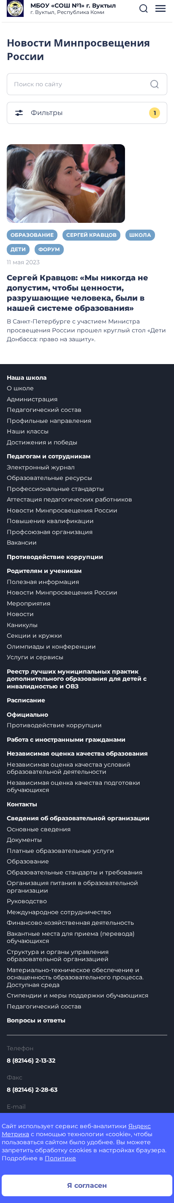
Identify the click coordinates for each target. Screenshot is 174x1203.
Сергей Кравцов (91, 235)
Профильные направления (49, 421)
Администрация (32, 399)
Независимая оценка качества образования (77, 753)
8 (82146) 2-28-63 (32, 1089)
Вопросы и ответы (36, 1020)
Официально (27, 714)
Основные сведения (39, 829)
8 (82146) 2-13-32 (31, 1060)
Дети (18, 249)
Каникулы (22, 625)
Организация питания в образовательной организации (72, 886)
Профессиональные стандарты (55, 489)
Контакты (22, 804)
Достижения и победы (42, 442)
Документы (24, 840)
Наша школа (26, 377)
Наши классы (28, 431)
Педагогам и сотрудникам (48, 456)
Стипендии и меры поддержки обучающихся (77, 995)
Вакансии (22, 542)
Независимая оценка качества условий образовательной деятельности (68, 768)
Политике (60, 1158)
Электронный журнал (41, 467)
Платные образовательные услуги (60, 851)
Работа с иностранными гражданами (66, 739)
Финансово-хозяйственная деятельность (70, 922)
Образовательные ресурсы (49, 478)
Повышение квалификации (50, 521)
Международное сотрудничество (59, 912)
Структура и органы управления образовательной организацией (58, 955)
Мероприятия (28, 603)
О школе (20, 388)
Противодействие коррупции (55, 557)
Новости (20, 614)
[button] (144, 8)
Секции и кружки (34, 635)
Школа (140, 235)
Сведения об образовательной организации (78, 818)
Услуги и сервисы (35, 657)
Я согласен (87, 1185)
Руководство (27, 901)
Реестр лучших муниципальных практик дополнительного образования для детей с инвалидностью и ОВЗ (77, 679)
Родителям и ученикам (44, 571)
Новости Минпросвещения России (62, 510)
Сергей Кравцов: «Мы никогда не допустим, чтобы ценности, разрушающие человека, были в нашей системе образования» (77, 293)
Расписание (26, 700)
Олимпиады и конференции (51, 646)
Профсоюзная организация (49, 532)
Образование (32, 235)
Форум (49, 249)
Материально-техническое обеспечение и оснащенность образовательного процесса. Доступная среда (75, 977)
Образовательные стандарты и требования (74, 872)
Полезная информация (43, 582)
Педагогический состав (44, 410)
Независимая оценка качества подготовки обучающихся (73, 786)
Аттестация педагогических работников (69, 499)
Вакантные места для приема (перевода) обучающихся (71, 937)
